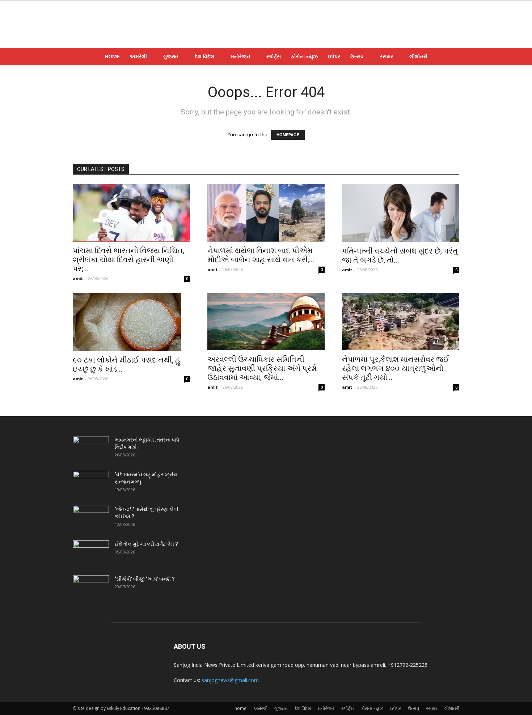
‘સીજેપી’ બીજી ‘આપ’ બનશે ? (145, 579)
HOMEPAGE (287, 135)
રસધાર (386, 56)
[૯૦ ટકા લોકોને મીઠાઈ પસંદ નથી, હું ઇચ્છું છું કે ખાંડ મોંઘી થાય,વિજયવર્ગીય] (131, 322)
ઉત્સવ (357, 56)
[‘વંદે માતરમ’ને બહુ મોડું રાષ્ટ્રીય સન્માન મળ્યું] (91, 483)
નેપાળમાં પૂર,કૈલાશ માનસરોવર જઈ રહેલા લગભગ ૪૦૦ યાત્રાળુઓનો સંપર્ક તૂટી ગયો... (395, 368)
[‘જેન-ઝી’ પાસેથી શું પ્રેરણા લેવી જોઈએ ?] (91, 518)
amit (78, 278)
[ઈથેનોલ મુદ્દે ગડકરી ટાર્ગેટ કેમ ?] (91, 553)
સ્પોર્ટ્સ (273, 56)
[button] (450, 57)
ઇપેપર (334, 56)
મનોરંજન (240, 56)
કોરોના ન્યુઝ (304, 56)
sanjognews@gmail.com (230, 680)
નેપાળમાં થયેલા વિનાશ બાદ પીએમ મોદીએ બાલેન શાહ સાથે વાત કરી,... (260, 255)
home (112, 56)
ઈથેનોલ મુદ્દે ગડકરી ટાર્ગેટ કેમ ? (146, 544)
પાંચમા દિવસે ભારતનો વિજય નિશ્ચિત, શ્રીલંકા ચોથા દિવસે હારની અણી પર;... (128, 259)
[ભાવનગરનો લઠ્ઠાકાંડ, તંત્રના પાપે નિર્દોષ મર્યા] (91, 448)
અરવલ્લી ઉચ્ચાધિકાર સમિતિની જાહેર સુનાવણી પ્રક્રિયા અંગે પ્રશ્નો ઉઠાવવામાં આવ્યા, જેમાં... (262, 368)
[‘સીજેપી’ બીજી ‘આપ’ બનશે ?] (91, 588)
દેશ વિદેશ (204, 56)
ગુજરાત (170, 56)
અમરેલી (138, 56)
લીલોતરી (418, 56)
